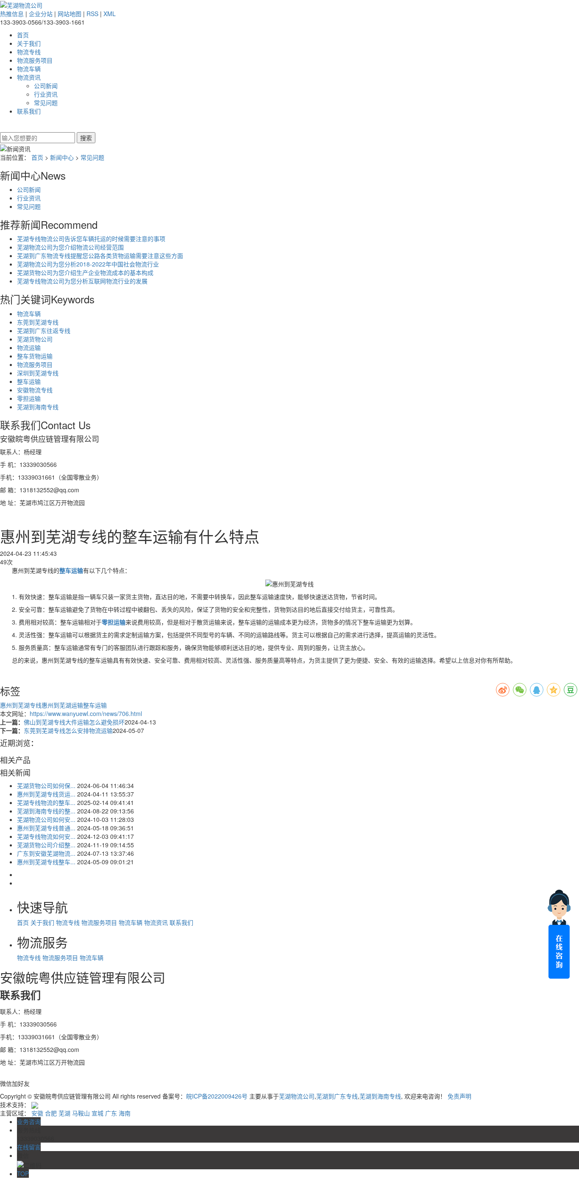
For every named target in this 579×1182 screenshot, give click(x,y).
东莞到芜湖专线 (37, 322)
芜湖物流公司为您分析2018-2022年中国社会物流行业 (88, 264)
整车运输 (29, 381)
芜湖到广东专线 (337, 1096)
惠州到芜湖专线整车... (46, 861)
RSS (92, 13)
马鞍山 (81, 1113)
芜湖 (64, 1113)
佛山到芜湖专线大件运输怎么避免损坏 (74, 722)
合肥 (51, 1113)
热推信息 (12, 13)
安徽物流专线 (35, 390)
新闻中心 (62, 157)
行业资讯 (46, 94)
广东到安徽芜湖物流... (46, 853)
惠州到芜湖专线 (21, 705)
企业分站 (41, 13)
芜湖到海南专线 (37, 406)
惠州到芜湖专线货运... (46, 794)
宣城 (97, 1113)
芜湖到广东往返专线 (43, 330)
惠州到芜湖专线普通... (46, 828)
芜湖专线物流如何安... (46, 836)
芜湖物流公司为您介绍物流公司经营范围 (70, 247)
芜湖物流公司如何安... (46, 819)
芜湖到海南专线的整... (46, 811)
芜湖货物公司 (35, 339)
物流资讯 (29, 77)
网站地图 (69, 13)
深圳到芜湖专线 (37, 373)
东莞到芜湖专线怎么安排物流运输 (68, 730)
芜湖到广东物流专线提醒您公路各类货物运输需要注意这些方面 (100, 255)
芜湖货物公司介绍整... (46, 845)
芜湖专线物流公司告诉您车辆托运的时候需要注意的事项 (91, 238)
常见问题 (46, 102)
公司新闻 (46, 85)
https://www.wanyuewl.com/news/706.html (86, 713)
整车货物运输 (35, 356)
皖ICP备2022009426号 (217, 1096)
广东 (111, 1113)
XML (109, 13)
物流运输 (29, 347)
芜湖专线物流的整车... (46, 802)
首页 (23, 35)
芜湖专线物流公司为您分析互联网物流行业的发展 (82, 281)
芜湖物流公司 (297, 1096)
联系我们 (29, 111)
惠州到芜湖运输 (62, 705)
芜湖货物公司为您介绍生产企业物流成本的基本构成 (85, 272)
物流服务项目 (35, 60)
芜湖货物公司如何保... (46, 785)
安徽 (37, 1113)
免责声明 (459, 1096)
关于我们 (29, 43)
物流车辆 (29, 68)
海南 (125, 1113)
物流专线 (29, 51)
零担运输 (29, 398)
